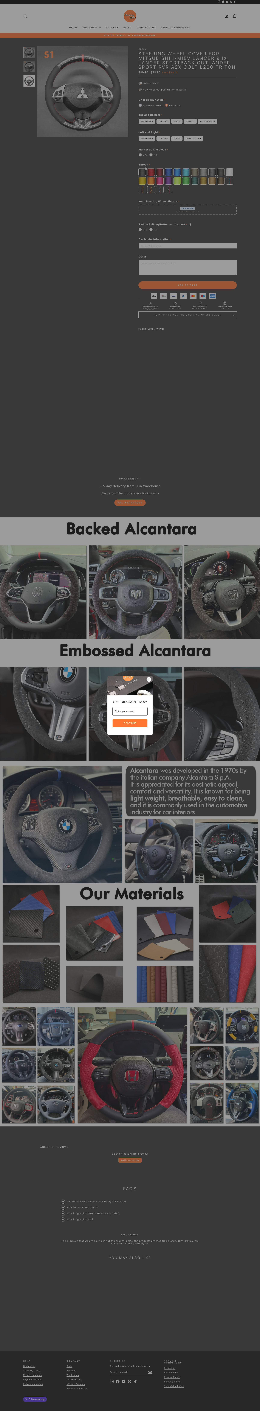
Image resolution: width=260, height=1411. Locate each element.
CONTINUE (130, 723)
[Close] (149, 679)
